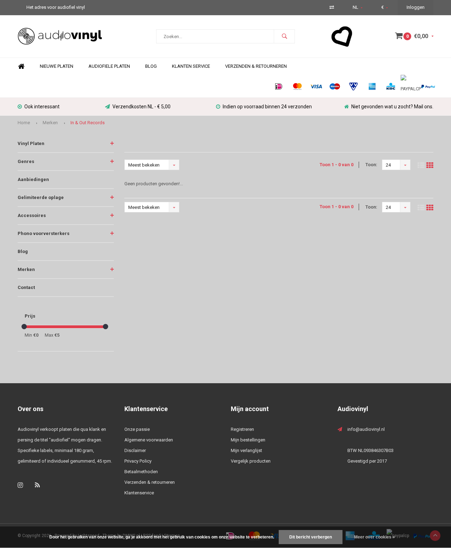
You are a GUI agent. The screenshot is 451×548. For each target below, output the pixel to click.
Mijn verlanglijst (246, 450)
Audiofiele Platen (109, 66)
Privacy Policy (138, 461)
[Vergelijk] (331, 7)
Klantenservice (139, 492)
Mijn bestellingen (248, 439)
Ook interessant (42, 106)
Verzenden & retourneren (149, 482)
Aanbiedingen (33, 179)
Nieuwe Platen (56, 66)
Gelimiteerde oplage (41, 197)
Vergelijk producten (251, 461)
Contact (26, 287)
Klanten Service (191, 66)
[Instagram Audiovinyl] (20, 485)
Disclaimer (135, 450)
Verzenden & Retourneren (256, 66)
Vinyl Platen (31, 143)
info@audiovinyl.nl (366, 429)
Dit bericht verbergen (310, 537)
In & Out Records (87, 122)
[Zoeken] (284, 36)
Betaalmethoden (141, 471)
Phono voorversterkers (43, 233)
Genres (26, 161)
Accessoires (32, 215)
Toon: (371, 164)
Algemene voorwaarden (148, 439)
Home (21, 66)
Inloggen (416, 7)
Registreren (242, 429)
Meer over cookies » (374, 537)
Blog (151, 66)
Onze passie (137, 429)
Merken (50, 122)
